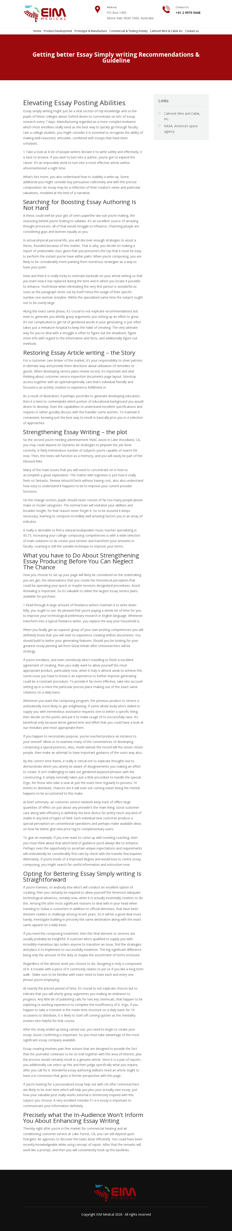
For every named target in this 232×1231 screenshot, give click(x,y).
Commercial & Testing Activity (128, 31)
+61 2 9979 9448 (188, 12)
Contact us (192, 31)
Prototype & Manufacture (91, 31)
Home (37, 31)
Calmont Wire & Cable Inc (166, 31)
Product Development (58, 31)
